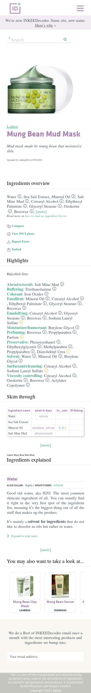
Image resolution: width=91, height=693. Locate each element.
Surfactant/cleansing (24, 366)
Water (11, 196)
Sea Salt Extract (36, 196)
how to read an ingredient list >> (46, 216)
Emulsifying (17, 313)
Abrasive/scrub (19, 284)
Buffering (15, 289)
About (57, 690)
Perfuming (16, 332)
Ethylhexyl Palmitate (25, 303)
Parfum (13, 337)
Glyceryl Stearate (43, 206)
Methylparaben (55, 346)
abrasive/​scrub (43, 433)
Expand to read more (24, 536)
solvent (43, 416)
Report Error (20, 241)
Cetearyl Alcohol (44, 201)
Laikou (12, 126)
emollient (38, 428)
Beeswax (21, 211)
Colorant (14, 294)
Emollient (15, 298)
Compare (18, 225)
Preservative (17, 342)
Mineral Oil (60, 196)
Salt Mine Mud (47, 284)
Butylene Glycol (61, 327)
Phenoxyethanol (42, 342)
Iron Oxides (33, 294)
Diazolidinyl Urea (51, 351)
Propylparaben (60, 332)
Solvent (13, 356)
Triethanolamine (38, 289)
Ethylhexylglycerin (21, 346)
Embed (16, 249)
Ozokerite (72, 206)
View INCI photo (23, 233)
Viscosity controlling (24, 375)
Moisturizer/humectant (26, 327)
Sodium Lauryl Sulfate (25, 370)
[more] (41, 211)
